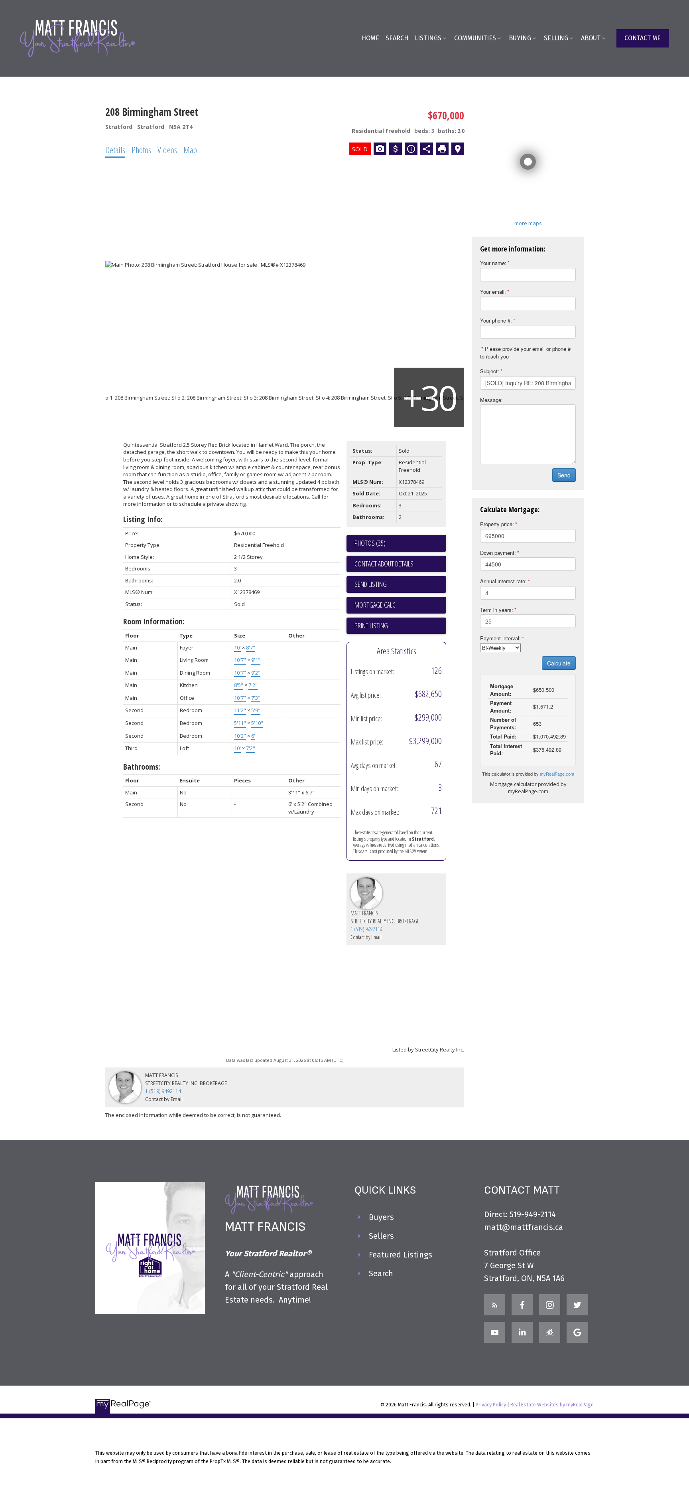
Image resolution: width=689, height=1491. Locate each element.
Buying (520, 38)
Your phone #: (496, 320)
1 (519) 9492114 (366, 929)
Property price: (497, 524)
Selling (556, 38)
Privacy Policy (491, 1405)
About (590, 38)
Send (564, 475)
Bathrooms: (141, 766)
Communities (475, 38)
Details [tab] (115, 150)
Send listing (370, 584)
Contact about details (383, 563)
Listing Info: (143, 519)
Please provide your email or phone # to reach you (525, 352)
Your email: (493, 291)
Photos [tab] (141, 150)
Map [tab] (190, 150)
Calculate (559, 663)
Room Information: (154, 621)
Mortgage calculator (400, 605)
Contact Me (642, 38)
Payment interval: (500, 638)
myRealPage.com (557, 773)
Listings (428, 38)
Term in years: (496, 610)
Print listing (371, 625)
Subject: (489, 371)
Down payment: (498, 552)
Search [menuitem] (397, 38)
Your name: (493, 263)
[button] (642, 38)
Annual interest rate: (503, 581)
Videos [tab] (167, 150)
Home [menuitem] (370, 38)
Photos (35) (370, 543)
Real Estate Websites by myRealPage (552, 1405)
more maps (528, 223)
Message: (491, 400)
